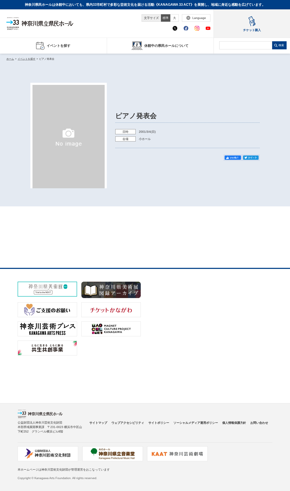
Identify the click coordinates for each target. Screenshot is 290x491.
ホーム (10, 58)
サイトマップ (98, 422)
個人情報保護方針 (234, 422)
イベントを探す (26, 58)
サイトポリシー (158, 422)
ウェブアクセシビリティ (127, 422)
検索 (281, 45)
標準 (166, 18)
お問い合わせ (259, 422)
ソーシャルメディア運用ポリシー (195, 422)
